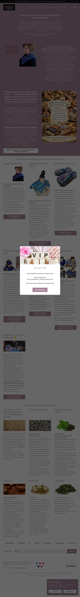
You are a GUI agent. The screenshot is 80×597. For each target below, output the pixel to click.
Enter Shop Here (40, 290)
